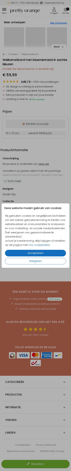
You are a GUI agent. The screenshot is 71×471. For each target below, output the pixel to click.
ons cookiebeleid (39, 245)
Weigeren (35, 261)
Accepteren (35, 253)
